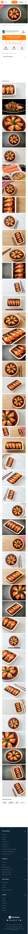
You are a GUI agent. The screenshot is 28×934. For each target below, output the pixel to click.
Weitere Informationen (8, 55)
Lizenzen (4, 872)
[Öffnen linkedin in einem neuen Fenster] (11, 930)
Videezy (4, 849)
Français (4, 918)
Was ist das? (14, 53)
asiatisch (11, 813)
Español (4, 911)
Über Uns (4, 898)
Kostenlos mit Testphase (14, 37)
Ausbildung (4, 854)
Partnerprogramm (6, 877)
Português (4, 913)
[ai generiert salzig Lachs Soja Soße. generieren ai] (13, 106)
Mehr (3, 920)
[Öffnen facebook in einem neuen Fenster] (7, 930)
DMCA (3, 875)
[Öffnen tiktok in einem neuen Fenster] (15, 930)
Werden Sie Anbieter (7, 900)
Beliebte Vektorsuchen (7, 880)
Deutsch (4, 916)
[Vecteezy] (2, 2)
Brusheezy (4, 845)
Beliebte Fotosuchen (6, 882)
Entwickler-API (5, 857)
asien (4, 813)
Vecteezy (4, 847)
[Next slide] (22, 813)
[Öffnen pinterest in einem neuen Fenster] (13, 930)
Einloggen (21, 2)
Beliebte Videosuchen (7, 885)
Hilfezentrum (5, 893)
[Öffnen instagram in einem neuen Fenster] (9, 930)
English (4, 908)
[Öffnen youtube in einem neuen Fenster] (20, 930)
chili (17, 813)
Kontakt (4, 895)
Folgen (23, 32)
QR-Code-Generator (6, 864)
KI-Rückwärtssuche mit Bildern (9, 859)
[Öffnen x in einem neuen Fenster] (17, 930)
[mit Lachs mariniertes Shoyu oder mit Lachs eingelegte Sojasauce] (13, 90)
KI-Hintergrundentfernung (8, 862)
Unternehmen (5, 852)
